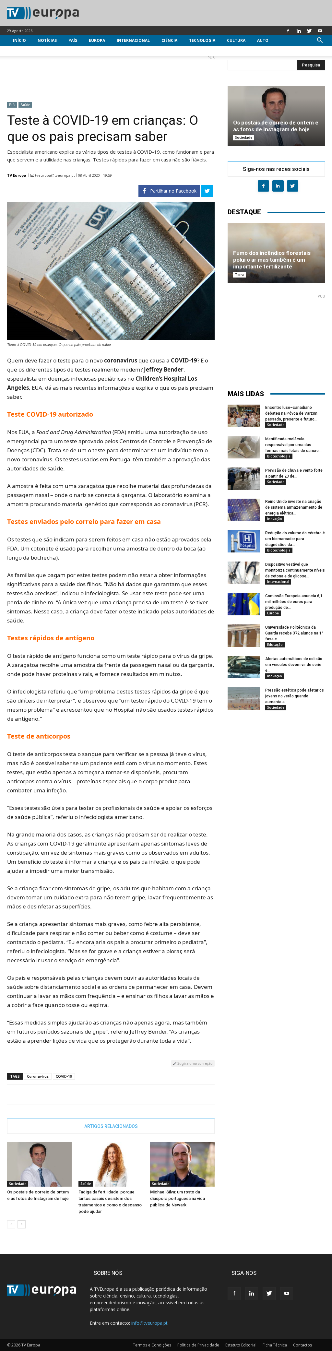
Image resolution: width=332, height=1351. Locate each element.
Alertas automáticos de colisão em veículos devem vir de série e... (293, 665)
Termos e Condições (152, 1345)
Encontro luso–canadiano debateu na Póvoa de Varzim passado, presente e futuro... (291, 413)
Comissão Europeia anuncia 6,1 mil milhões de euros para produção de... (294, 602)
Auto (262, 40)
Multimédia (25, 50)
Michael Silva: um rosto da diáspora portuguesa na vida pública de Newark (177, 1198)
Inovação (274, 518)
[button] (319, 41)
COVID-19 (64, 1076)
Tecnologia (202, 40)
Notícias (47, 40)
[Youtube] (320, 30)
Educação (275, 644)
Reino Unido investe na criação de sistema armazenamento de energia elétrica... (293, 507)
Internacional (133, 40)
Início (19, 40)
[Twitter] (309, 30)
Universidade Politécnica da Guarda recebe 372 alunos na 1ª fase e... (294, 633)
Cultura (236, 40)
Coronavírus (38, 1076)
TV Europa (16, 175)
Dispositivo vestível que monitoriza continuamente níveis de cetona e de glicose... (295, 570)
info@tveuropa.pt (149, 1323)
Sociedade (17, 1183)
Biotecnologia (278, 456)
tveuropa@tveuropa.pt (55, 175)
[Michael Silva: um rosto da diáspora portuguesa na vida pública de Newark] (182, 1164)
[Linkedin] (298, 30)
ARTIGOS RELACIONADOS (111, 1126)
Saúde (25, 104)
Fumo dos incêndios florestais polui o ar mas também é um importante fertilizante (272, 260)
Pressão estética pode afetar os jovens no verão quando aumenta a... (294, 696)
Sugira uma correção (194, 1063)
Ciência (169, 40)
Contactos (302, 1345)
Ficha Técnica (275, 1345)
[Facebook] (288, 30)
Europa (97, 40)
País (72, 40)
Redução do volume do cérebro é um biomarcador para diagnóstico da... (295, 539)
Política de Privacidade (198, 1345)
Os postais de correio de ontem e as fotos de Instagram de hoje (275, 126)
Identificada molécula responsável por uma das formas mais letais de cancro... (293, 445)
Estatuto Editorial (240, 1345)
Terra (239, 274)
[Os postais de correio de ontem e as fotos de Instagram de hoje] (39, 1164)
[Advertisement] (111, 76)
